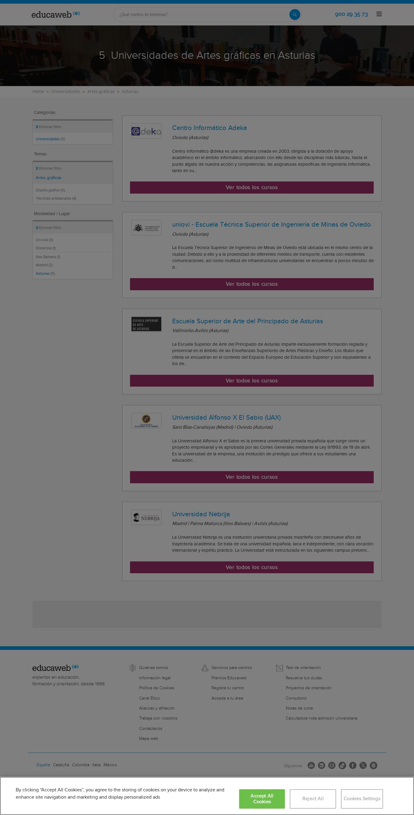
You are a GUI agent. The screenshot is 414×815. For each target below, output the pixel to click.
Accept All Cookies (262, 799)
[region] (207, 796)
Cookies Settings (362, 799)
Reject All (313, 799)
